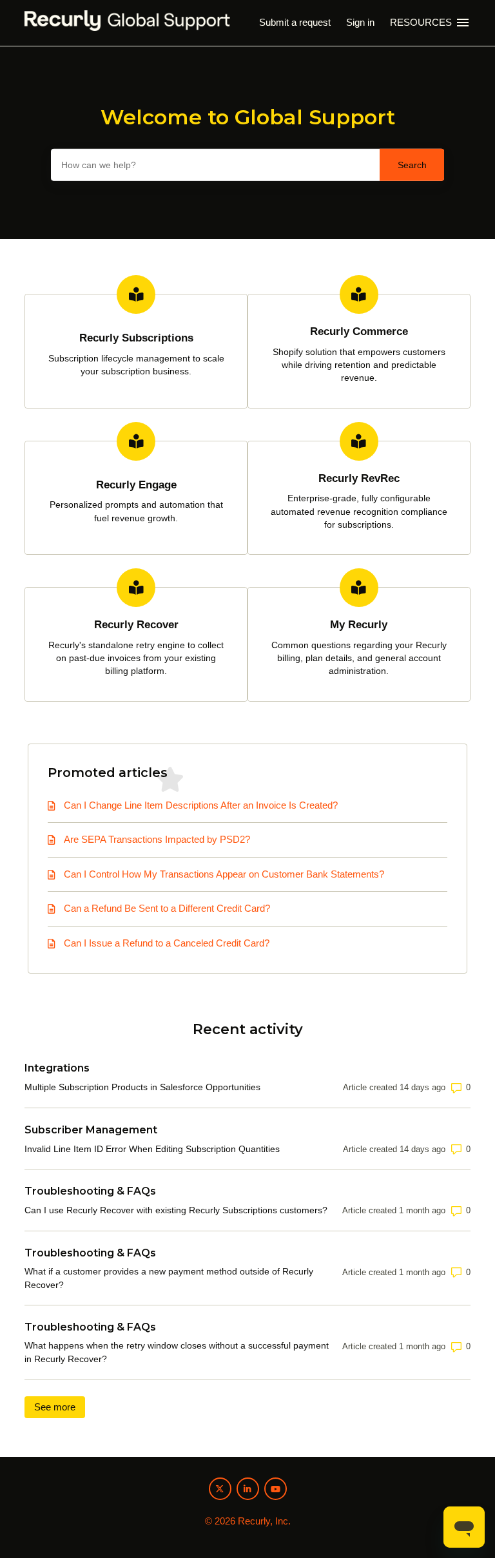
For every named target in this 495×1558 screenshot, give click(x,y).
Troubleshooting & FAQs (90, 1191)
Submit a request (295, 22)
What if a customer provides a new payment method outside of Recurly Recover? (168, 1278)
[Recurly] (126, 22)
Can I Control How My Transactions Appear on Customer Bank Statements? (224, 874)
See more (59, 1406)
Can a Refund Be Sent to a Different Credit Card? (167, 908)
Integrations (57, 1068)
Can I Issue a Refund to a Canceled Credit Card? (166, 943)
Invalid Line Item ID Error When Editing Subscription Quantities (152, 1149)
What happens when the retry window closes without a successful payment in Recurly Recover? (176, 1352)
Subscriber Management (90, 1130)
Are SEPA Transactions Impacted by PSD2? (157, 839)
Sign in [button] (360, 22)
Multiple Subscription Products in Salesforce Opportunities (142, 1087)
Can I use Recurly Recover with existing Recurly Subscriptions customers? (175, 1210)
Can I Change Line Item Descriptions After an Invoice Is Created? (201, 805)
